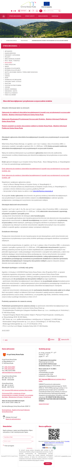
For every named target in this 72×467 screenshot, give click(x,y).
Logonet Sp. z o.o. (66, 456)
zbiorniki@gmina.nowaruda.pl (43, 191)
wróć (6, 340)
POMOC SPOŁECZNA (10, 64)
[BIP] (29, 10)
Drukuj (52, 339)
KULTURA (7, 74)
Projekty (7, 57)
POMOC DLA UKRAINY (10, 94)
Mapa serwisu (36, 10)
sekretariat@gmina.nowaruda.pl (11, 372)
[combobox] (17, 441)
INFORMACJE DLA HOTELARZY (13, 70)
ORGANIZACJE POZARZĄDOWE (13, 79)
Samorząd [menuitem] (55, 16)
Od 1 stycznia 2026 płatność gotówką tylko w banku (17, 390)
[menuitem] (3, 16)
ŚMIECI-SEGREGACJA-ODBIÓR (12, 59)
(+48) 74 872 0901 (9, 368)
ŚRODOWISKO (24, 40)
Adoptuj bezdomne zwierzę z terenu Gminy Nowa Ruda (21, 72)
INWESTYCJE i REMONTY (11, 93)
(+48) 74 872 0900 (9, 367)
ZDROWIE (7, 87)
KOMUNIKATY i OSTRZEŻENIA (12, 55)
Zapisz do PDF (65, 339)
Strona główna (1, 40)
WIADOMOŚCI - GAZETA (11, 91)
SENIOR (7, 66)
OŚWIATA (7, 76)
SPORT (6, 77)
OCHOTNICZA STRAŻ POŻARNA (13, 85)
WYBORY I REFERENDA (11, 89)
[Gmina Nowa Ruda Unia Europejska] (36, 4)
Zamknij (48, 463)
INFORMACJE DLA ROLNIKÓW (12, 68)
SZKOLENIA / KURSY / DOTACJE (13, 81)
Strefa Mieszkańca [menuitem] (15, 16)
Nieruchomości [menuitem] (43, 16)
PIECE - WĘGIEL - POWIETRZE (12, 60)
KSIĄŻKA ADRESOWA (10, 53)
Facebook (33, 10)
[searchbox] (17, 441)
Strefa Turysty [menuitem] (29, 16)
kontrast (23, 10)
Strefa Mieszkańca (11, 40)
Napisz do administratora (13, 419)
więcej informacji (44, 404)
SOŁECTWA (8, 83)
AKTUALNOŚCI (8, 51)
